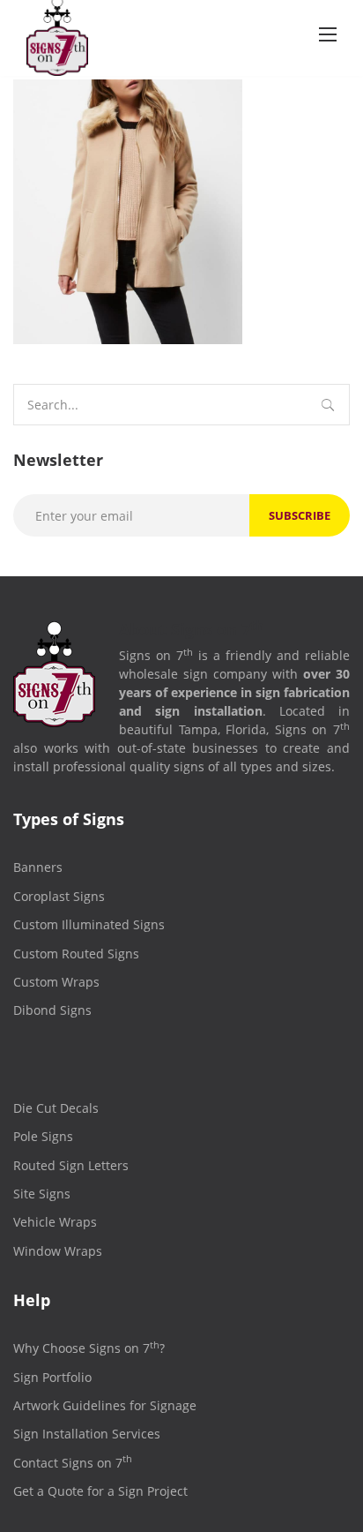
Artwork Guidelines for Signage (104, 1405)
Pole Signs (43, 1136)
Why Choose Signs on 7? (89, 1348)
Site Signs (41, 1193)
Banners (38, 867)
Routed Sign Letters (71, 1165)
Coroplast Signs (59, 896)
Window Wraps (57, 1251)
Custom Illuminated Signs (89, 924)
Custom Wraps (56, 981)
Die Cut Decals (56, 1108)
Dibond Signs (52, 1010)
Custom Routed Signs (76, 953)
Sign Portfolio (52, 1377)
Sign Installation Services (86, 1433)
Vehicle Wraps (55, 1221)
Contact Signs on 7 (72, 1462)
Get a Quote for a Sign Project (100, 1491)
